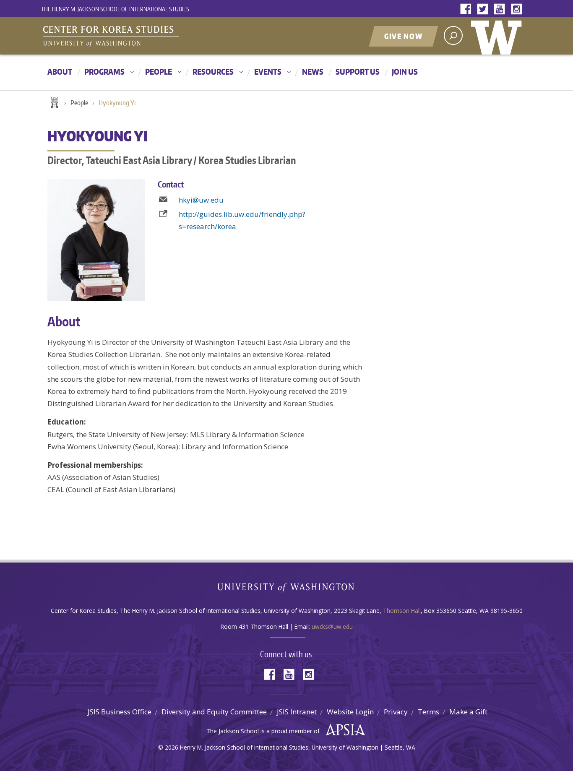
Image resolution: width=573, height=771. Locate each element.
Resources (213, 71)
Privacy (396, 711)
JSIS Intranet (297, 711)
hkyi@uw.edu (201, 200)
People (158, 71)
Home (53, 103)
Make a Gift (468, 711)
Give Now (403, 36)
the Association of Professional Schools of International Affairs (343, 730)
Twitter (484, 9)
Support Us (358, 71)
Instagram (518, 9)
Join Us (405, 71)
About (59, 71)
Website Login (350, 711)
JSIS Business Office (119, 711)
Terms (428, 711)
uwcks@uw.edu (332, 626)
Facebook (467, 9)
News (312, 71)
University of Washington (498, 36)
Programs (104, 71)
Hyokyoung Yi (117, 103)
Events (267, 71)
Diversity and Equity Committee (214, 711)
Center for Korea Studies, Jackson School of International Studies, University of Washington (146, 36)
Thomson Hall (402, 611)
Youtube (501, 9)
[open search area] (453, 35)
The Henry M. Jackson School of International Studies (115, 9)
